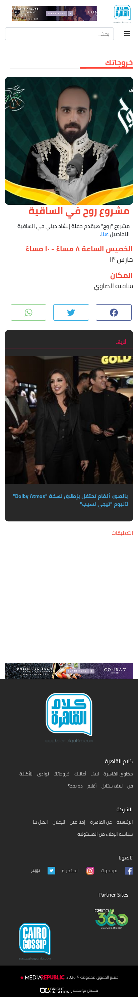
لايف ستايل (112, 785)
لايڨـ (95, 773)
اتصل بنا (40, 822)
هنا (105, 234)
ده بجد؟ (75, 785)
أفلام (92, 785)
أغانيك (80, 773)
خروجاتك (62, 773)
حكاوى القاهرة (118, 773)
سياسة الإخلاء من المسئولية (105, 834)
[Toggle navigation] (127, 34)
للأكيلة (25, 773)
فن (130, 785)
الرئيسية (125, 822)
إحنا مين (77, 822)
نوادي (43, 773)
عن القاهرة (101, 822)
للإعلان (59, 822)
